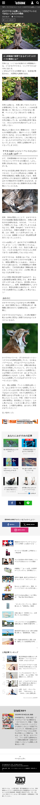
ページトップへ (20, 758)
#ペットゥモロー (8, 20)
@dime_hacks (21, 529)
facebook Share (12, 503)
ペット (19, 7)
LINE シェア (28, 503)
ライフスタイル (11, 7)
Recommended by (23, 493)
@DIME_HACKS (30, 524)
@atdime (12, 524)
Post (20, 503)
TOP (3, 7)
